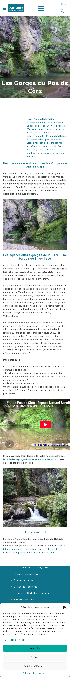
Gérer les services (14, 640)
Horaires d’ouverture (26, 574)
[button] (65, 607)
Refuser (35, 657)
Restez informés (24, 599)
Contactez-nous (23, 580)
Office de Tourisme (25, 586)
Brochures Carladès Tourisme (32, 593)
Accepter (35, 648)
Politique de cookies (33, 673)
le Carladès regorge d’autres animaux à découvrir (30, 459)
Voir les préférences (35, 666)
